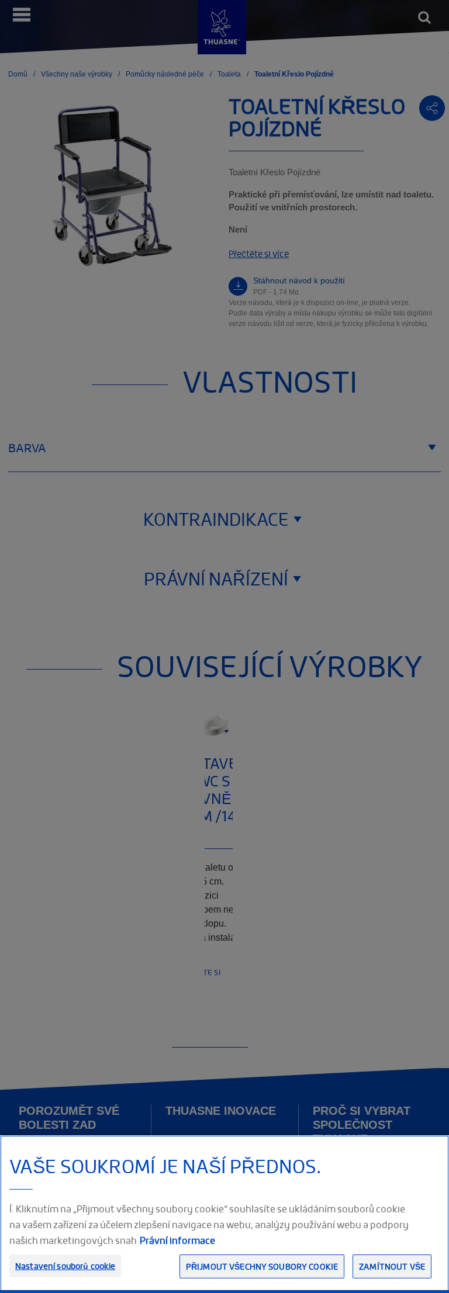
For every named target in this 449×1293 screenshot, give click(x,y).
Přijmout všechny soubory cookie (262, 1266)
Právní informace (177, 1240)
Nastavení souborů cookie (65, 1265)
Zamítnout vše (392, 1266)
